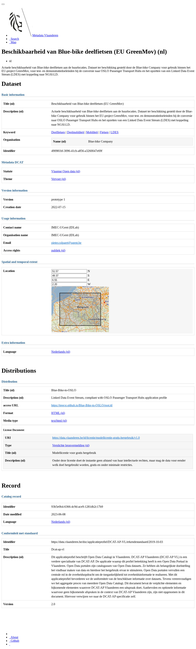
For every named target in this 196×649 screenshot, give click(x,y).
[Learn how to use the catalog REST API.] (9, 644)
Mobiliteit (92, 132)
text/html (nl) (59, 420)
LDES (114, 132)
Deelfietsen (58, 132)
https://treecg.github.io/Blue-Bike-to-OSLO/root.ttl (81, 405)
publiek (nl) (58, 250)
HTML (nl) (58, 413)
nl (10, 61)
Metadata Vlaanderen (45, 35)
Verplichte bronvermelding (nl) (70, 445)
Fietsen (104, 132)
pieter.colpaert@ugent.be (66, 242)
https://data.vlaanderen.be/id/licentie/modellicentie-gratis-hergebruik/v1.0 (96, 437)
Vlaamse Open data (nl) (65, 171)
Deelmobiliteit (75, 132)
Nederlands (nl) (60, 351)
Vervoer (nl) (58, 179)
